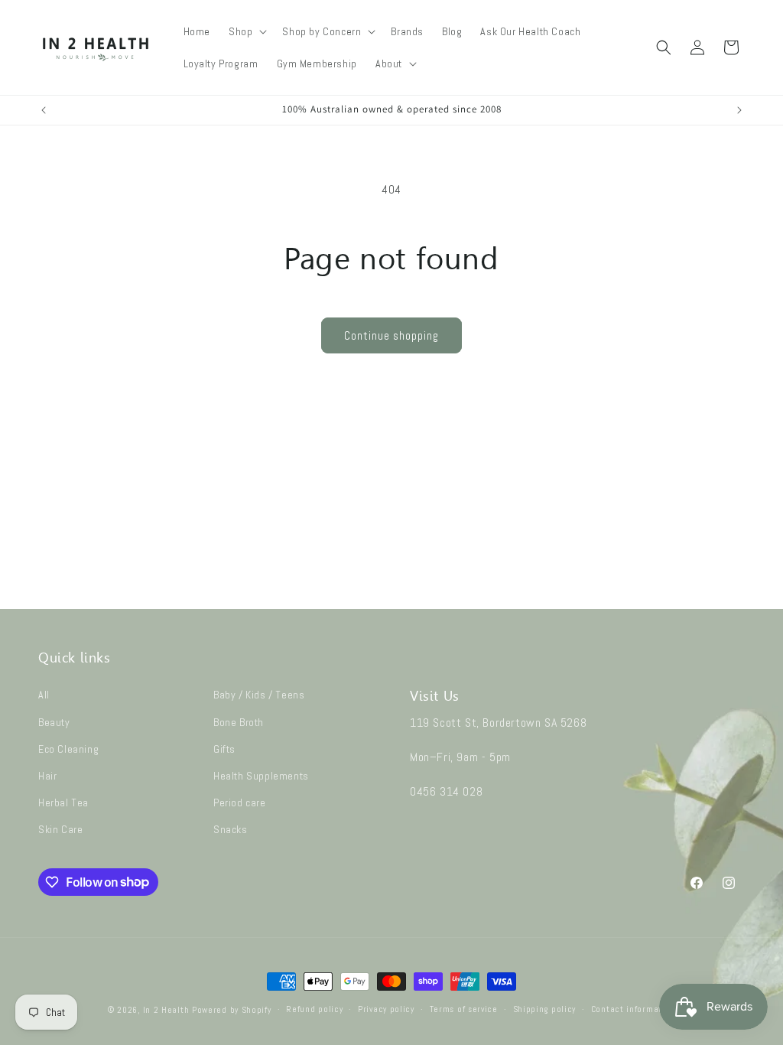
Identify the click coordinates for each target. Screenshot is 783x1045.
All (44, 695)
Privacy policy (386, 1009)
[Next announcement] (739, 110)
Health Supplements (261, 776)
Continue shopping (391, 335)
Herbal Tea (63, 802)
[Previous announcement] (43, 110)
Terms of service (464, 1009)
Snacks (230, 829)
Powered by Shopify (231, 1009)
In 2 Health (166, 1009)
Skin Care (60, 829)
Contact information (633, 1009)
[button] (246, 31)
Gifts (224, 749)
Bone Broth (238, 722)
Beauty (54, 722)
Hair (47, 776)
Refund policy (314, 1009)
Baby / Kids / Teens (258, 695)
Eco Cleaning (68, 749)
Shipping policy (545, 1009)
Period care (239, 802)
